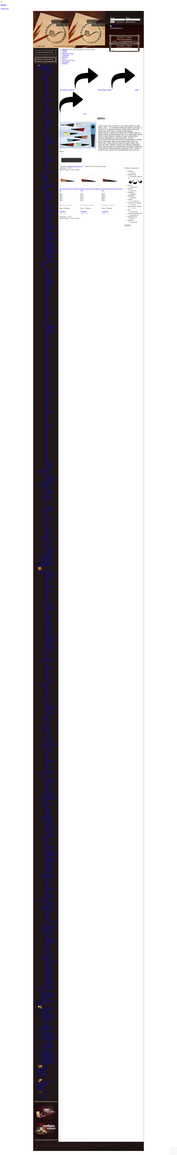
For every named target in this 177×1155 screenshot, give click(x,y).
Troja (46, 455)
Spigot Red (48, 248)
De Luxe (47, 352)
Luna (46, 89)
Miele (47, 296)
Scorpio (47, 112)
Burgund (47, 339)
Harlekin (47, 373)
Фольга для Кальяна (48, 994)
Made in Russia (49, 846)
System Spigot (49, 256)
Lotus (47, 919)
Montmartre (48, 161)
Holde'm (47, 529)
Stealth (47, 1024)
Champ (47, 666)
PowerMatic (48, 676)
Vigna (47, 319)
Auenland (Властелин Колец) (51, 329)
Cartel (47, 613)
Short (46, 241)
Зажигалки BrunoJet (48, 1016)
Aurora (47, 80)
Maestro (47, 105)
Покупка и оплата (67, 53)
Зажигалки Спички (48, 1008)
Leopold (47, 385)
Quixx (47, 428)
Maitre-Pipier (49, 158)
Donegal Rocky (49, 214)
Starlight (47, 113)
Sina (46, 441)
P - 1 (46, 501)
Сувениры (45, 838)
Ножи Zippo (41, 1086)
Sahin (43, 266)
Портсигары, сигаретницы (46, 728)
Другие (47, 725)
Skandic (47, 445)
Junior (47, 229)
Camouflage (48, 281)
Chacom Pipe (49, 140)
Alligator (47, 271)
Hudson (47, 918)
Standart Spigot (49, 185)
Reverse (47, 94)
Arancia (47, 272)
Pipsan (43, 264)
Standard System (50, 253)
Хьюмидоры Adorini (49, 965)
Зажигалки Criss (47, 1028)
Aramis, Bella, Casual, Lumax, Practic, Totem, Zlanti (49, 609)
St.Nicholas (48, 312)
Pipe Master (48, 1044)
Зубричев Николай (47, 559)
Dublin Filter (49, 218)
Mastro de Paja (46, 511)
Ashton (44, 473)
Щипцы (44, 999)
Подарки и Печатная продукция (44, 1003)
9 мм (132, 173)
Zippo (47, 656)
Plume (47, 168)
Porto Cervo (48, 307)
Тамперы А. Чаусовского (49, 865)
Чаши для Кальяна (47, 995)
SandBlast (48, 489)
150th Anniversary (50, 269)
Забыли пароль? (130, 22)
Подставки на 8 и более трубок (50, 835)
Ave (46, 654)
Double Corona (49, 1039)
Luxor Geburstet (50, 393)
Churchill (48, 143)
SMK (46, 595)
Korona (47, 581)
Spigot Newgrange (50, 246)
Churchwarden (49, 123)
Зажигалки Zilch (47, 1057)
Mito (46, 405)
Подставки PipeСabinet (48, 822)
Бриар (133, 194)
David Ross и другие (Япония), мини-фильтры (50, 707)
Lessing (47, 387)
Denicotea (48, 711)
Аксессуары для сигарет (45, 571)
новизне (80, 166)
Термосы (40, 1088)
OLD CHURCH (50, 478)
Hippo (47, 377)
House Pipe (48, 223)
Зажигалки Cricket (47, 1026)
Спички (44, 1064)
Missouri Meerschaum (48, 186)
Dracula (47, 216)
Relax (47, 433)
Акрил (133, 197)
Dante (47, 350)
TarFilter (47, 717)
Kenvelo (47, 127)
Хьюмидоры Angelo (49, 971)
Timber (47, 450)
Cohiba (47, 937)
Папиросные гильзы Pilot (49, 640)
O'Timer (47, 413)
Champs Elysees (50, 142)
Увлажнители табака (48, 875)
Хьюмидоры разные (49, 985)
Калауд (44, 990)
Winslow (44, 544)
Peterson (44, 190)
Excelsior (48, 360)
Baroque (47, 135)
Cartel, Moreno (49, 575)
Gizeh (47, 580)
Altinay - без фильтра (49, 71)
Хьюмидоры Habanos (49, 975)
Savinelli (44, 267)
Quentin (47, 426)
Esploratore (48, 289)
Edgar (47, 359)
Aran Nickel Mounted (48, 194)
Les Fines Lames (50, 941)
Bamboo (47, 82)
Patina (47, 420)
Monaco (47, 1021)
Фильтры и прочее (47, 876)
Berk (46, 84)
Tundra (47, 317)
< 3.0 (132, 204)
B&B (43, 97)
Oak (46, 415)
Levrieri (47, 845)
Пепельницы (46, 719)
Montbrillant (48, 160)
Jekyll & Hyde (49, 228)
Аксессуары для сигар (45, 899)
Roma (47, 309)
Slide (46, 1023)
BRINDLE (48, 474)
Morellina (48, 299)
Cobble (47, 208)
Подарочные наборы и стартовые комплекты (45, 565)
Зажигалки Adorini (47, 1013)
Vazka (47, 600)
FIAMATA (48, 499)
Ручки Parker (47, 1093)
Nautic (47, 107)
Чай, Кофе (45, 1067)
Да (132, 218)
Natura (47, 410)
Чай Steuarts (41, 1072)
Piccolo (47, 423)
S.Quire (47, 724)
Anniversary (48, 191)
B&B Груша (49, 100)
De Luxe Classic (50, 209)
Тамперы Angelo (50, 853)
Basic (46, 335)
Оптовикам (65, 62)
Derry (47, 213)
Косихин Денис (46, 561)
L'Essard (47, 156)
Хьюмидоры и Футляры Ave (49, 981)
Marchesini (45, 178)
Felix (46, 362)
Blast (46, 513)
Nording (44, 523)
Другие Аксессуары (49, 893)
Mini (46, 181)
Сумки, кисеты (46, 840)
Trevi (46, 315)
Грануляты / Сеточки (49, 890)
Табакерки (48, 739)
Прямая (133, 187)
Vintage (47, 117)
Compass (48, 524)
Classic (47, 85)
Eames (47, 357)
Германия (134, 215)
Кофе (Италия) (42, 1069)
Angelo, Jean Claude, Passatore (50, 779)
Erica (46, 148)
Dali (46, 349)
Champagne (48, 344)
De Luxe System (50, 211)
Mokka (47, 407)
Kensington (48, 382)
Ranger (47, 430)
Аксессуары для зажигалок (46, 1000)
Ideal (46, 153)
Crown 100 (48, 546)
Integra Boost (49, 952)
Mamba (47, 395)
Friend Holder (49, 712)
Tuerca (47, 456)
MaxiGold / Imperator (48, 625)
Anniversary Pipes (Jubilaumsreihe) (50, 326)
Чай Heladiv (41, 1071)
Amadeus (44, 77)
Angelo (47, 653)
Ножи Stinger (42, 1083)
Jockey (47, 125)
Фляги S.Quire (42, 1090)
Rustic (47, 514)
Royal (47, 438)
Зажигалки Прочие (48, 1062)
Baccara (47, 133)
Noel (46, 163)
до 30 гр (133, 211)
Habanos (47, 916)
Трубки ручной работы (45, 471)
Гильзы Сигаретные (48, 605)
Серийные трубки (43, 67)
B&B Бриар (49, 98)
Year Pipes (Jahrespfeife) (49, 464)
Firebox (47, 619)
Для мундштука (50, 797)
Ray (46, 431)
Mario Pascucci (46, 498)
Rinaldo (44, 536)
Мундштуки (45, 701)
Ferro (46, 364)
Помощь (64, 63)
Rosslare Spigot (49, 238)
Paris (46, 418)
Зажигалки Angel (47, 1014)
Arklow (47, 200)
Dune (46, 287)
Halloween (48, 221)
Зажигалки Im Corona (48, 1037)
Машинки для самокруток (46, 685)
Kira (46, 383)
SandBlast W (49, 493)
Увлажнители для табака (49, 744)
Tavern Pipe (48, 257)
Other (47, 881)
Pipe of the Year (49, 110)
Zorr (46, 697)
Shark (47, 679)
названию (71, 166)
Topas (47, 453)
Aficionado (48, 911)
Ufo (46, 458)
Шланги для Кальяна (48, 997)
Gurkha (47, 914)
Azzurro (47, 332)
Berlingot (48, 137)
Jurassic (47, 155)
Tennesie (47, 598)
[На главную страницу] (66, 90)
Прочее (47, 682)
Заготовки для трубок (48, 795)
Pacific (47, 108)
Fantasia (47, 291)
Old (43, 1095)
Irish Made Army (50, 226)
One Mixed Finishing (48, 541)
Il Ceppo (44, 488)
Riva (46, 435)
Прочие (47, 603)
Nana (46, 408)
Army (47, 201)
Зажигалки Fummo (47, 1034)
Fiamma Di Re (46, 486)
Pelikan (44, 1098)
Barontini (48, 334)
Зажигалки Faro (46, 1033)
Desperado (48, 578)
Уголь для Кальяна (47, 992)
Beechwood (48, 120)
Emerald (47, 219)
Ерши (43, 777)
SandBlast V (49, 491)
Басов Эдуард (46, 557)
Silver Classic (49, 534)
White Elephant (49, 792)
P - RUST (48, 508)
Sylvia (47, 115)
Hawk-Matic (49, 667)
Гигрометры (45, 901)
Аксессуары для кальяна (45, 987)
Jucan (47, 380)
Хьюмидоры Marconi (49, 978)
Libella (47, 583)
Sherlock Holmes (50, 239)
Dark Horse (48, 576)
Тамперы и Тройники (48, 851)
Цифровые (48, 904)
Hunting (47, 531)
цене (75, 166)
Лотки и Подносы (47, 659)
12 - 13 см (134, 201)
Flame (47, 368)
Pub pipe (47, 236)
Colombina (48, 286)
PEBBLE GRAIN (50, 479)
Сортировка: (63, 166)
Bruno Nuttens (46, 483)
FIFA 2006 (48, 365)
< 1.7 (132, 208)
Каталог (64, 52)
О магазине (65, 55)
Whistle (47, 461)
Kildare (47, 231)
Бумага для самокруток (49, 573)
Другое (47, 850)
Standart (47, 183)
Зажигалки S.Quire (47, 1052)
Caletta (47, 340)
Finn (46, 367)
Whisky (47, 320)
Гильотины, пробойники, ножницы (49, 907)
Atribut (47, 689)
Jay (46, 378)
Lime (46, 388)
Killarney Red (49, 233)
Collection (48, 284)
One (46, 301)
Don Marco (48, 734)
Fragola (47, 292)
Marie (47, 671)
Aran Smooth (49, 198)
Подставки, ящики (47, 820)
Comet (47, 87)
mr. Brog (47, 714)
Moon (47, 588)
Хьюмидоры (45, 959)
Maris (47, 397)
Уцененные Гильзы (51, 648)
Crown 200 (48, 547)
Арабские (45, 470)
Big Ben (44, 102)
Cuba (46, 147)
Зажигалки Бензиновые (49, 1061)
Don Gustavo (45, 173)
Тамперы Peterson (50, 860)
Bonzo (47, 122)
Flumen (47, 150)
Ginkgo (47, 151)
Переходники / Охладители (49, 897)
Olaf (46, 417)
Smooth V (48, 496)
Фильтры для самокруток (49, 745)
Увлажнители (46, 946)
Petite (46, 306)
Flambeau (48, 1041)
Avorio (47, 277)
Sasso (47, 311)
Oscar (47, 302)
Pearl (46, 421)
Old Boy (47, 1042)
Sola (46, 446)
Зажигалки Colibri (47, 1019)
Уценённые (48, 468)
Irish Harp (48, 224)
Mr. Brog (44, 188)
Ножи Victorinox (43, 1085)
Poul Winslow (49, 554)
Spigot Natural (49, 244)
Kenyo (47, 128)
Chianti (47, 345)
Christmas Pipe (49, 204)
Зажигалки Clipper (47, 1018)
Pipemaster (45, 262)
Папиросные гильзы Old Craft (50, 637)
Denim (47, 354)
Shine (47, 440)
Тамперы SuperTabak (48, 862)
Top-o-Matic (49, 681)
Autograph (48, 276)
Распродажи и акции (68, 60)
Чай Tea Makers (42, 1074)
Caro (46, 342)
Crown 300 (48, 549)
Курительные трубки (47, 65)
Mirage (47, 403)
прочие (47, 649)
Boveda (47, 949)
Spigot (47, 95)
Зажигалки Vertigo (47, 1054)
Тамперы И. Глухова (49, 869)
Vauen (43, 322)
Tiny (46, 451)
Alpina (47, 132)
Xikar (47, 923)
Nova (46, 92)
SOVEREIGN (49, 481)
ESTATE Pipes (46, 484)
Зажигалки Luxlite (47, 1046)
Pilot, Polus (48, 629)
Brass (46, 337)
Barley (47, 203)
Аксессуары (46, 570)
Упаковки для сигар (48, 957)
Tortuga (47, 314)
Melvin (47, 400)
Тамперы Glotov (50, 858)
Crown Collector (50, 551)
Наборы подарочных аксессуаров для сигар (48, 927)
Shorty (47, 532)
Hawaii (47, 375)
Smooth (47, 494)
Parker (43, 1096)
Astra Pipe (45, 79)
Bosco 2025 (48, 279)
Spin (46, 448)
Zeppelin (47, 466)
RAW (47, 593)
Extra (46, 526)
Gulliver (47, 372)
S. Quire (47, 735)
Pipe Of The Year (50, 234)
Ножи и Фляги (47, 1081)
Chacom (44, 130)
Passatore (48, 954)
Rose (46, 436)
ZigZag (47, 601)
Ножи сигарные (47, 929)
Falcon (44, 175)
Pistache (47, 166)
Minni (47, 402)
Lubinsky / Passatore (51, 921)
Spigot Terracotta (50, 249)
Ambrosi (47, 324)
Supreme (47, 254)
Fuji (46, 370)
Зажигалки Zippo (47, 1059)
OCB (46, 590)
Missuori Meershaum (48, 809)
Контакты (65, 57)
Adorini (47, 909)
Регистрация (120, 22)
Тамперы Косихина (48, 872)
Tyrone (47, 259)
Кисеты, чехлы (46, 651)
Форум (64, 58)
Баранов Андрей (47, 556)
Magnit (47, 90)
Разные (47, 658)
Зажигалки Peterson (48, 1051)
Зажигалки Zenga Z (48, 1056)
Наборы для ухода (47, 817)
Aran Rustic (48, 196)
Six (46, 443)
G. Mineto (45, 176)
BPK (43, 118)
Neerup (44, 518)
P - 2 (46, 503)
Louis (47, 392)
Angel (47, 664)
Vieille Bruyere (49, 171)
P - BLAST (48, 506)
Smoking (48, 596)
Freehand (48, 527)
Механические (49, 903)
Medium (47, 180)
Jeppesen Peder (49, 519)
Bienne (47, 138)
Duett (46, 355)
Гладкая (133, 222)
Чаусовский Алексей (48, 562)
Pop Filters (48, 762)
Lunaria (47, 294)
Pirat (46, 165)
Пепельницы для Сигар (49, 931)
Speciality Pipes (49, 243)
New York (48, 412)
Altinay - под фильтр (49, 74)
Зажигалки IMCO (47, 1036)
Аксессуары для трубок (45, 772)
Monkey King (49, 586)
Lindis (47, 390)
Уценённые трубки (51, 261)
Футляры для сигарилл (49, 741)
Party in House (49, 591)
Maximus (48, 398)
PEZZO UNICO (50, 509)
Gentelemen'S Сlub (51, 939)
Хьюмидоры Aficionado (49, 968)
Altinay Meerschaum (48, 69)
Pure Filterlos (49, 425)
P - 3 (46, 504)
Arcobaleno (48, 274)
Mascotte (48, 585)
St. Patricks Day (50, 251)
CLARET (48, 476)
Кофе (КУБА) (42, 1076)
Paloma (47, 304)
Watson (47, 634)
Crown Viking (49, 552)
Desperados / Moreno (49, 617)
